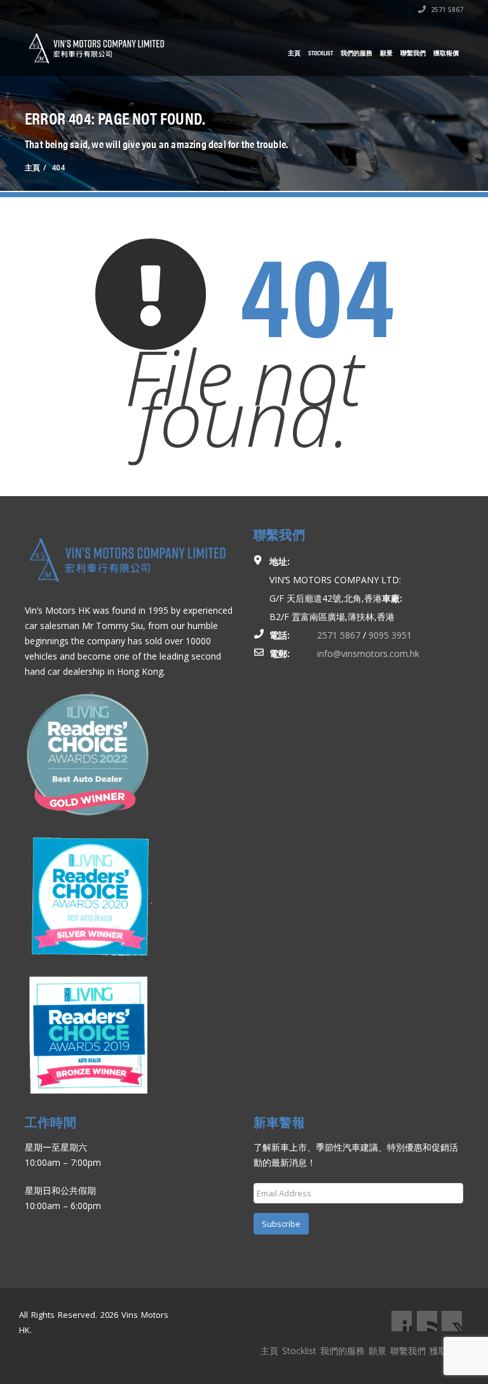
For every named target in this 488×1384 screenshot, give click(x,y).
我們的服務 (356, 52)
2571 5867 (446, 9)
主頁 (294, 52)
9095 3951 (390, 635)
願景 (386, 52)
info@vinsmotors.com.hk (368, 653)
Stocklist (320, 52)
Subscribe (281, 1223)
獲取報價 (446, 52)
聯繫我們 (413, 52)
